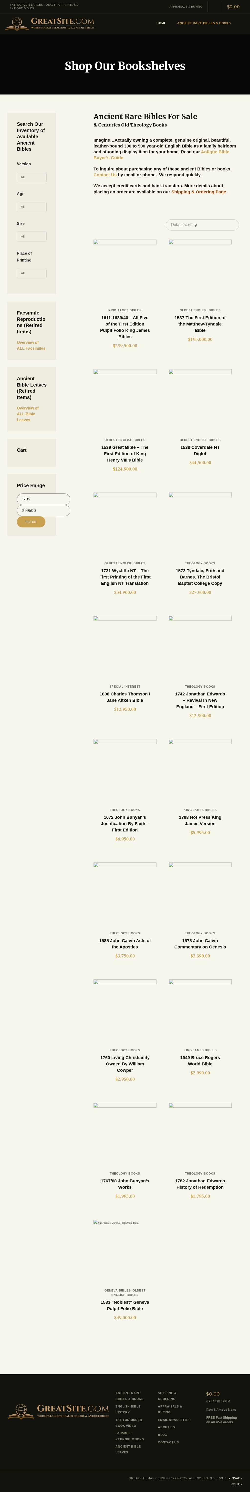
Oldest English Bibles (200, 310)
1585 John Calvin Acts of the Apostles (125, 943)
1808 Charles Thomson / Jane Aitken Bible (125, 697)
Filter (31, 522)
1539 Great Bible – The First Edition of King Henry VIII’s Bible (124, 453)
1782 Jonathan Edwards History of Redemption (200, 1184)
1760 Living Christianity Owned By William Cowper (125, 1064)
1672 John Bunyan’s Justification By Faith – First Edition (125, 823)
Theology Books (200, 563)
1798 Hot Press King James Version (200, 820)
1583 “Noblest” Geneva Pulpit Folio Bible (125, 1305)
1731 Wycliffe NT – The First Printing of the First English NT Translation (125, 577)
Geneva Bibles (117, 1290)
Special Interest (124, 686)
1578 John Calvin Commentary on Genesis (200, 943)
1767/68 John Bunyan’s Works (125, 1184)
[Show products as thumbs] (95, 225)
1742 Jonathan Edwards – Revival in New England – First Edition (200, 700)
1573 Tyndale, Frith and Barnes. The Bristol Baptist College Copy (200, 577)
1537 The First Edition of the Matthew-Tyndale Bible (200, 324)
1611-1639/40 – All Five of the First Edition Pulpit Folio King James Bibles (125, 327)
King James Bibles (125, 310)
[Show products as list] (99, 225)
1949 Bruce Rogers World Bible (200, 1060)
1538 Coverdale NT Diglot (200, 450)
